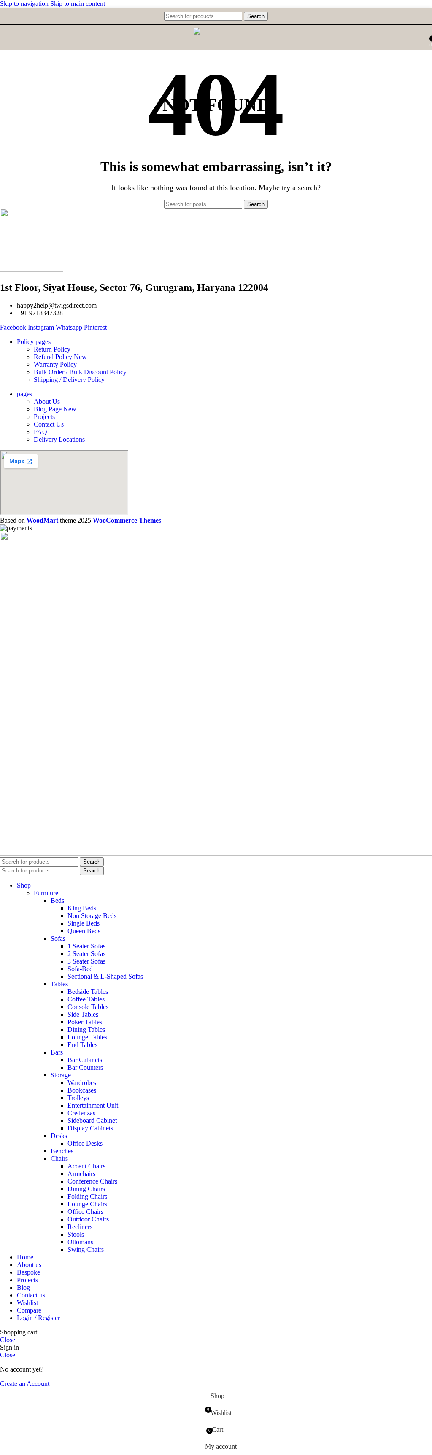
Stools (76, 1234)
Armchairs (81, 1173)
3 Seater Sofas (86, 961)
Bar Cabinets (85, 1059)
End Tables (82, 1044)
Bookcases (82, 1090)
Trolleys (78, 1097)
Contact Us (49, 424)
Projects (44, 416)
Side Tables (83, 1014)
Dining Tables (86, 1029)
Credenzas (81, 1113)
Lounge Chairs (87, 1204)
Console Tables (88, 1006)
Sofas (58, 938)
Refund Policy (60, 356)
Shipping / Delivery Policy (69, 379)
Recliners (80, 1226)
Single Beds (84, 923)
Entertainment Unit (93, 1105)
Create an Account (24, 1383)
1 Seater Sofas (86, 946)
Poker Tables (85, 1021)
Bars (57, 1052)
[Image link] (216, 853)
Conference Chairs (92, 1181)
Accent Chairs (86, 1166)
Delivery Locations (59, 439)
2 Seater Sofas (86, 953)
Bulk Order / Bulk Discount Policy (80, 372)
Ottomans (80, 1242)
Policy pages (34, 341)
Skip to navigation (25, 3)
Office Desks (85, 1143)
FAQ (40, 431)
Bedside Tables (88, 991)
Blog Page (55, 409)
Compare (29, 1310)
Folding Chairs (87, 1196)
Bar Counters (85, 1067)
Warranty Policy (55, 364)
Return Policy (52, 349)
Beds (57, 900)
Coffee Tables (86, 999)
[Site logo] (216, 50)
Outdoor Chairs (88, 1219)
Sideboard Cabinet (92, 1120)
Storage (61, 1075)
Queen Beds (84, 930)
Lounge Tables (87, 1037)
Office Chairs (85, 1211)
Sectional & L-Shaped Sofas (105, 976)
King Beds (82, 908)
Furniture (46, 893)
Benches (62, 1150)
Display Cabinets (90, 1128)
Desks (59, 1135)
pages (24, 393)
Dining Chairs (86, 1188)
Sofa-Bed (80, 968)
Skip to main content (77, 3)
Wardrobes (82, 1082)
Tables (59, 984)
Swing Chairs (86, 1249)
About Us (47, 401)
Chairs (59, 1158)
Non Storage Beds (92, 915)
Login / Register (38, 1317)
